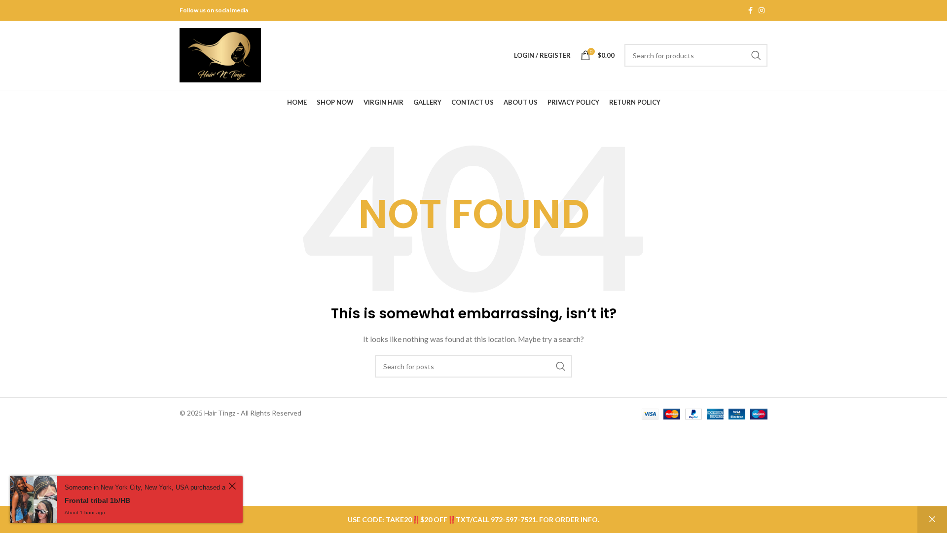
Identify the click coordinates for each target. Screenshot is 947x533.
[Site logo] (220, 54)
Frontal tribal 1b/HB (97, 500)
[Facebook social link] (750, 10)
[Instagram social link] (761, 10)
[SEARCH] (756, 55)
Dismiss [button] (932, 519)
